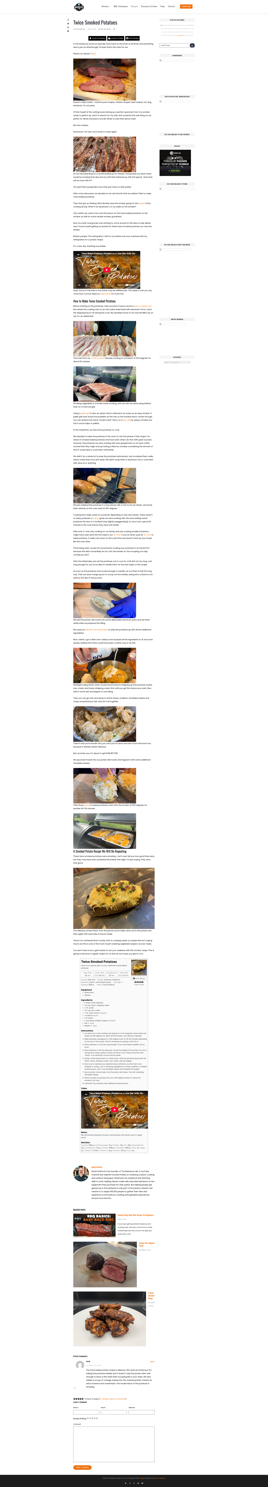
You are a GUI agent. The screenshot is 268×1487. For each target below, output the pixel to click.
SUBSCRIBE (186, 6)
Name (76, 1408)
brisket (142, 203)
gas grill (126, 420)
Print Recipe (133, 38)
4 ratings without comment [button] (113, 1399)
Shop (162, 6)
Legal (142, 1478)
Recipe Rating (79, 1418)
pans (86, 805)
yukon (96, 518)
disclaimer (106, 293)
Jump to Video (116, 38)
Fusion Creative (159, 1478)
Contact (171, 6)
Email (103, 1408)
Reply (152, 1362)
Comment (77, 1424)
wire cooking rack (143, 306)
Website (132, 1408)
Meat (93, 53)
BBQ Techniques (121, 6)
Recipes (134, 6)
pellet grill (85, 413)
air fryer (117, 534)
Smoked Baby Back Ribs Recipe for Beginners (136, 1215)
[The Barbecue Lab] (79, 6)
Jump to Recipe (98, 38)
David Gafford (80, 29)
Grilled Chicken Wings (151, 1296)
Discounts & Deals (149, 6)
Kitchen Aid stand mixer (97, 629)
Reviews (105, 6)
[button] (135, 982)
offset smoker (97, 358)
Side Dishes (107, 29)
